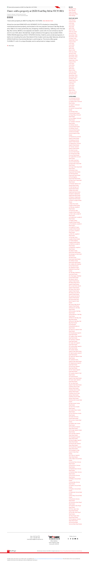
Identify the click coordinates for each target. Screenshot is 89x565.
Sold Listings (72, 15)
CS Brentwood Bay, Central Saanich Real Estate (74, 133)
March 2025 (72, 50)
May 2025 (71, 46)
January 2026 (72, 33)
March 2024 (72, 70)
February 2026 (73, 31)
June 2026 (71, 25)
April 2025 (71, 48)
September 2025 (73, 40)
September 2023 (73, 80)
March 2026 (72, 30)
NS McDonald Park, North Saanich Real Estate (74, 301)
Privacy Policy (63, 550)
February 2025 (73, 51)
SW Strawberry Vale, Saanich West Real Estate (74, 452)
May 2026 (71, 26)
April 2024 (71, 68)
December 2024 (73, 55)
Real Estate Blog (73, 14)
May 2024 (71, 67)
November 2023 (73, 77)
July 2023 (71, 83)
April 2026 (71, 28)
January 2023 (72, 93)
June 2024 (71, 65)
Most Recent (72, 20)
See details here (48, 21)
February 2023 (73, 92)
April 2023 (71, 88)
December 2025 (73, 35)
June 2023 (71, 85)
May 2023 (71, 87)
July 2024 (71, 63)
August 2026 (72, 21)
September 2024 (73, 60)
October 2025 (72, 38)
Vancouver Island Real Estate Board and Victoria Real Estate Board (48, 558)
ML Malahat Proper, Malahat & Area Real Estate (74, 269)
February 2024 (73, 72)
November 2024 (73, 56)
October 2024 (72, 58)
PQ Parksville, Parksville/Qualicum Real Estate (74, 326)
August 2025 (72, 41)
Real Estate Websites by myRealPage (74, 550)
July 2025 (71, 43)
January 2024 (72, 73)
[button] (68, 538)
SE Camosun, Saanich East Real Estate (19, 15)
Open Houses (72, 12)
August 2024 (72, 62)
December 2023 (73, 75)
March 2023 (72, 90)
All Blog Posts (72, 9)
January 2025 (72, 53)
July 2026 (71, 23)
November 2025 (73, 36)
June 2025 (71, 45)
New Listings (72, 10)
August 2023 (72, 82)
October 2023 (72, 78)
